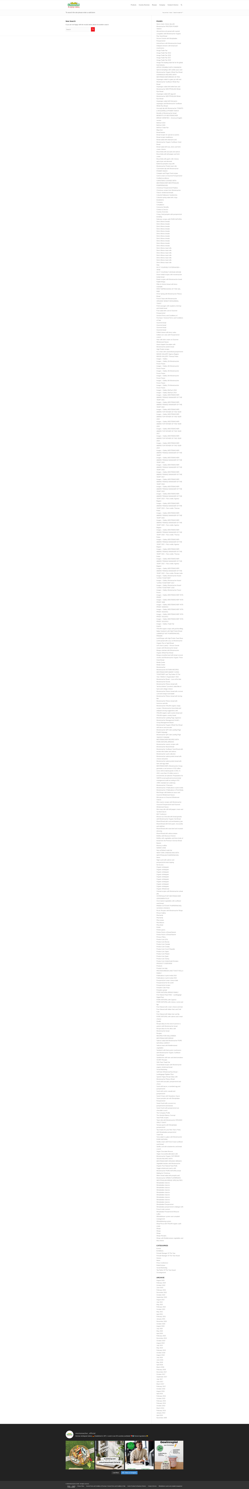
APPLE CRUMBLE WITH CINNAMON (169, 67)
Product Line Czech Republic (166, 949)
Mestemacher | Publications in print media (170, 787)
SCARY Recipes (162, 1060)
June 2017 (160, 1381)
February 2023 (161, 1290)
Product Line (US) (162, 939)
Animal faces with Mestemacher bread (169, 43)
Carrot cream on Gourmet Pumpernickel (169, 176)
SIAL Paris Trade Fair (163, 1062)
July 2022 (160, 1302)
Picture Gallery (161, 913)
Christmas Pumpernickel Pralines (167, 188)
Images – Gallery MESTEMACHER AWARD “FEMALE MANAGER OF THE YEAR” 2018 (169, 481)
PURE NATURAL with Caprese (166, 999)
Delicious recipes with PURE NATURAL (169, 219)
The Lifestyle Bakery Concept (166, 1115)
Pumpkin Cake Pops (163, 987)
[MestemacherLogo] (74, 5)
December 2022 (162, 1292)
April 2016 (160, 1393)
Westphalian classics (163, 1183)
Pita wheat (160, 925)
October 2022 (161, 1295)
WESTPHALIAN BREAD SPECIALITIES (169, 1180)
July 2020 (160, 1328)
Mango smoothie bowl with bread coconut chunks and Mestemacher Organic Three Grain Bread (170, 657)
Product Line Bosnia (163, 942)
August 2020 (160, 1326)
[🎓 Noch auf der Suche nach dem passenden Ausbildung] (109, 1455)
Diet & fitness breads (163, 221)
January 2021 (161, 1319)
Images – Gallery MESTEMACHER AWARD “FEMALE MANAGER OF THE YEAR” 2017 (169, 474)
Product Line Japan (163, 951)
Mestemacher (161, 667)
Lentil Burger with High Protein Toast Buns (170, 638)
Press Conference (162, 1263)
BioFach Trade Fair (163, 127)
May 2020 (160, 1331)
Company (160, 202)
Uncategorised (161, 1272)
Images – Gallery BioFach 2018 (167, 390)
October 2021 (161, 1309)
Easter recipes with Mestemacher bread (169, 279)
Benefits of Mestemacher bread (166, 113)
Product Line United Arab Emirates (167, 961)
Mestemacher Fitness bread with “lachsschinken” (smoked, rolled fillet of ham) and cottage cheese (169, 686)
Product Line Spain (162, 956)
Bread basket (161, 132)
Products (159, 966)
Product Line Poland (163, 954)
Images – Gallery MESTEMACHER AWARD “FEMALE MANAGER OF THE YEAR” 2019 (169, 489)
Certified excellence (163, 178)
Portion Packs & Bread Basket (166, 932)
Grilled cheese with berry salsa (166, 332)
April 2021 (160, 1314)
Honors (159, 1258)
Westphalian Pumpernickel (165, 1204)
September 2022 (162, 1297)
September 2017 (162, 1377)
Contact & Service (162, 209)
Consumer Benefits (163, 207)
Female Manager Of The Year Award (168, 1255)
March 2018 (160, 1367)
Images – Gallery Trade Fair (165, 624)
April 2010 (160, 1415)
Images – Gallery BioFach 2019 (167, 392)
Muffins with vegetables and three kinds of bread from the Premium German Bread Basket (170, 840)
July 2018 (160, 1357)
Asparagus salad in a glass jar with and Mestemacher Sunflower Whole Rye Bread (169, 82)
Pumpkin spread (162, 990)
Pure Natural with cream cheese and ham (170, 1007)
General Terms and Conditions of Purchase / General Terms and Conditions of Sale (170, 318)
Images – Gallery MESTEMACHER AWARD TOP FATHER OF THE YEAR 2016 (169, 424)
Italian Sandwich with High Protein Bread (169, 631)
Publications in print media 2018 (167, 978)
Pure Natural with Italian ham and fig (168, 1014)
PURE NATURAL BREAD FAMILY (167, 992)
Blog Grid (159, 130)
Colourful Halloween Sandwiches (167, 195)
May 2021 (160, 1312)
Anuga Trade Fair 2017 (164, 57)
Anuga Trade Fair (162, 50)
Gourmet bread (161, 323)
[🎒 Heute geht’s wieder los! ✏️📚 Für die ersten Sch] (169, 1455)
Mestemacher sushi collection (166, 754)
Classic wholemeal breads (165, 192)
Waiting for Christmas (163, 1173)
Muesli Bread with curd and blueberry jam (170, 821)
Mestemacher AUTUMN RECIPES (168, 669)
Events (159, 1248)
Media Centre (161, 665)
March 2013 (160, 1408)
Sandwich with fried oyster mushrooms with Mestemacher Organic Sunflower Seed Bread (169, 1052)
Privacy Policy (161, 937)
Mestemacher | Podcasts (165, 785)
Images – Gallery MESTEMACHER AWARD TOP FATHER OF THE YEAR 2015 (169, 416)
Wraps (159, 1228)
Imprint (159, 626)
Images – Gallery (162, 359)
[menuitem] (134, 5)
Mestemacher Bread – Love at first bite (169, 679)
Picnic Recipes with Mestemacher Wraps (170, 910)
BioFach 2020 (161, 125)
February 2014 (161, 1403)
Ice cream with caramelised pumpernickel (170, 351)
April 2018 (160, 1364)
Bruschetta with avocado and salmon (168, 152)
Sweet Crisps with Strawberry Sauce (168, 1096)
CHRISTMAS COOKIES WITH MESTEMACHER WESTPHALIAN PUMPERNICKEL (168, 183)
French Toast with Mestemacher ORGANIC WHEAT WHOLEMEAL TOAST (168, 301)
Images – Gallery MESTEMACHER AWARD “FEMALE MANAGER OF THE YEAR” (169, 453)
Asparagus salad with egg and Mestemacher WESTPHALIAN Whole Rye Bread (169, 96)
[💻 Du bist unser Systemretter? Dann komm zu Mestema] (139, 1455)
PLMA (158, 927)
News (158, 857)
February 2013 (161, 1410)
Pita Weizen (160, 922)
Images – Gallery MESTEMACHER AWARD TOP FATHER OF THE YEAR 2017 (169, 431)
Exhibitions (160, 1251)
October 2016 (161, 1389)
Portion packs (161, 930)
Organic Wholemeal (163, 889)
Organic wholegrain (163, 867)
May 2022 (160, 1304)
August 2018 (160, 1355)
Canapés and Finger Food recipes (167, 173)
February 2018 (161, 1369)
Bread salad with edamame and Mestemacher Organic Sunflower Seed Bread (169, 142)
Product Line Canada (163, 944)
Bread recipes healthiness (165, 137)
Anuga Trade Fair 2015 (164, 55)
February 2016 (161, 1396)
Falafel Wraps (161, 282)
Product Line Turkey (163, 959)
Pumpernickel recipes (163, 985)
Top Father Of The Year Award (166, 1270)
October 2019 (161, 1340)
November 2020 (162, 1321)
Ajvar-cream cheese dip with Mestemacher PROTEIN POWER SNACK (167, 26)
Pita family (160, 915)
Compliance (160, 204)
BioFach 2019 (161, 123)
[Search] (181, 5)
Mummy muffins (162, 845)
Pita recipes (160, 920)
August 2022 (160, 1299)
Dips (158, 265)
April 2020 (160, 1333)
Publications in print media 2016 (167, 975)
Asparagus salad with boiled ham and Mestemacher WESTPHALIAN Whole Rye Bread (169, 89)
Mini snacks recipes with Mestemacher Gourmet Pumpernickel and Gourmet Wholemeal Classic (169, 804)
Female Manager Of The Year (166, 1253)
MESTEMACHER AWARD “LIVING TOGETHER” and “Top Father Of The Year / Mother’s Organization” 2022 (168, 674)
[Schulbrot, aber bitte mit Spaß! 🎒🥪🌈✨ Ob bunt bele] (80, 1455)
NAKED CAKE (161, 848)
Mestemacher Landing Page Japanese (169, 718)
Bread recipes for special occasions (168, 135)
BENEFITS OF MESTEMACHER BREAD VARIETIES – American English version (169, 118)
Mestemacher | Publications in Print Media (170, 790)
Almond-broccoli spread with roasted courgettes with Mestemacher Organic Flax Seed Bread (169, 33)
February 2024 (161, 1283)
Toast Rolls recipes (163, 1117)
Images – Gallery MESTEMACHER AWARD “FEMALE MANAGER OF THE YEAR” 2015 (169, 460)
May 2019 (160, 1348)
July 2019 (160, 1345)
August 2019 (160, 1343)
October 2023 (161, 1285)
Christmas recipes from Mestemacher (169, 190)
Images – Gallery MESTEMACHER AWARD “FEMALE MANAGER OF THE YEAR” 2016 (169, 467)
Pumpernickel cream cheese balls (167, 980)
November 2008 (162, 1418)
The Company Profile (163, 1113)
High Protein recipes (163, 349)
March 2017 (160, 1384)
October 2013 (161, 1405)
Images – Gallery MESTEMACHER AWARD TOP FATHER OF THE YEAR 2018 (169, 438)
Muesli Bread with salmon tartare (167, 833)
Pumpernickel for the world (165, 983)
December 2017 (162, 1372)
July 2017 (160, 1379)
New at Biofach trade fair (164, 850)
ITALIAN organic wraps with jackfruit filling (170, 628)
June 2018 (160, 1360)
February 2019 (161, 1350)
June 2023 (160, 1287)
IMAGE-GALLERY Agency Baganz (168, 354)
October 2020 (161, 1324)
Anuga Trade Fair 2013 (164, 53)
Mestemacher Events (163, 681)
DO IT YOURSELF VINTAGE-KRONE (169, 272)
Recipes (159, 1033)
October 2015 (161, 1398)
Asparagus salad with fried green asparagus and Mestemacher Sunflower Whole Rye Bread (169, 103)
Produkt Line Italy (162, 968)
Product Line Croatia (163, 946)
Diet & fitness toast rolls (164, 248)
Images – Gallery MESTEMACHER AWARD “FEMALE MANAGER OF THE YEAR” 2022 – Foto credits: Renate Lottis (170, 571)
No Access (160, 865)
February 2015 (161, 1401)
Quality (159, 1021)
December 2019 (162, 1338)
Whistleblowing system (164, 1221)
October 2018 (161, 1353)
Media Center (161, 662)
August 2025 (160, 1280)
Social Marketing (162, 1069)
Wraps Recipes (161, 1236)
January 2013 (161, 1413)
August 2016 (160, 1391)
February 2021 (161, 1316)
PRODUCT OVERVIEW (164, 963)
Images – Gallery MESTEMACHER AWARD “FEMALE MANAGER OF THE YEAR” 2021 (169, 397)
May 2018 (160, 1362)
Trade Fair (160, 1134)
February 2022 (161, 1307)
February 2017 (161, 1386)
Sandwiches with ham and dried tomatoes (170, 1057)
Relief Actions (161, 1265)
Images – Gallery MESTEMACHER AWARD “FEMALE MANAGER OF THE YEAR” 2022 (169, 404)
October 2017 (161, 1374)
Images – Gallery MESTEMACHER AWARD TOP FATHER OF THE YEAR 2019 (169, 445)
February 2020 (161, 1336)
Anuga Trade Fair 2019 (164, 60)
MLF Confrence (161, 814)
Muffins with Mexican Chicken (166, 836)
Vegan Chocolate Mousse (165, 1151)
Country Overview (162, 212)
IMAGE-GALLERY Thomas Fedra (167, 356)
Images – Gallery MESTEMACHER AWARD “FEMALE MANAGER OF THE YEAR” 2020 (169, 515)
